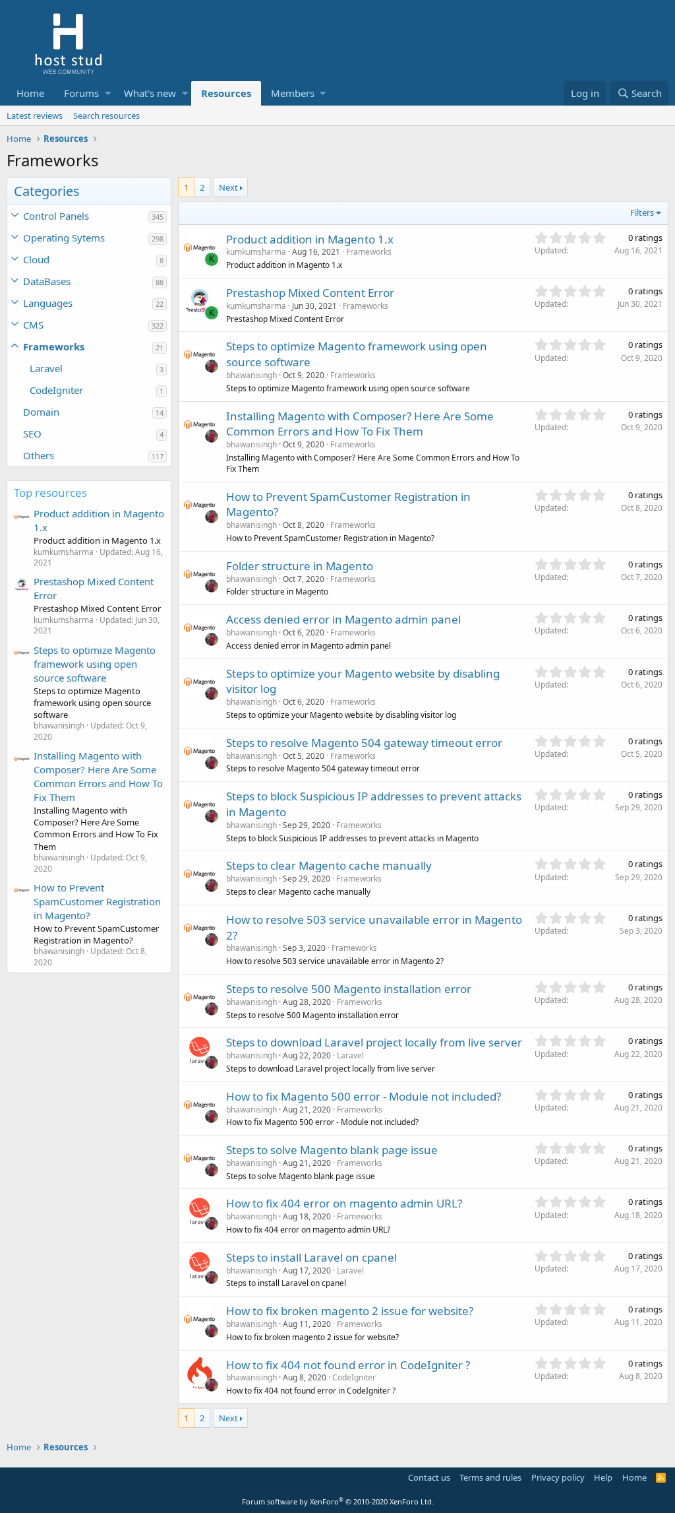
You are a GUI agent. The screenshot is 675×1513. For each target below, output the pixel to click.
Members (292, 93)
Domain (41, 411)
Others (38, 455)
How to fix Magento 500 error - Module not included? (363, 1096)
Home (30, 93)
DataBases (47, 281)
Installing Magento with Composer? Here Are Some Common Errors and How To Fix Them (98, 776)
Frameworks (53, 346)
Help (603, 1477)
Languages (48, 302)
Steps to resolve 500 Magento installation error (348, 988)
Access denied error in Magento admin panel (343, 619)
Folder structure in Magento (299, 565)
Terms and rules (490, 1477)
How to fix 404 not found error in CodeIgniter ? (348, 1364)
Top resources (50, 492)
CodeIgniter (56, 390)
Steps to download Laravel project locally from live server (374, 1042)
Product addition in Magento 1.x (310, 239)
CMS (33, 324)
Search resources (106, 115)
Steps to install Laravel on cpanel (311, 1257)
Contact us (429, 1477)
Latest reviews (35, 115)
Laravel (46, 368)
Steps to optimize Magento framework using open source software (95, 663)
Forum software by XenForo (338, 1501)
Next (228, 187)
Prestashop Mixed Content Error (310, 292)
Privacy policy (558, 1477)
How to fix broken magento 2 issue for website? (349, 1310)
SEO (32, 433)
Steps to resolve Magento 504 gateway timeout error (364, 742)
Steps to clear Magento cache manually (329, 865)
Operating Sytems (64, 237)
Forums (81, 93)
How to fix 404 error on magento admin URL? (344, 1203)
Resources (226, 93)
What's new (150, 93)
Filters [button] (642, 212)
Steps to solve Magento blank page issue (332, 1149)
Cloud (36, 259)
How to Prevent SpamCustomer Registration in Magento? (97, 901)
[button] (108, 93)
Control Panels (56, 215)
